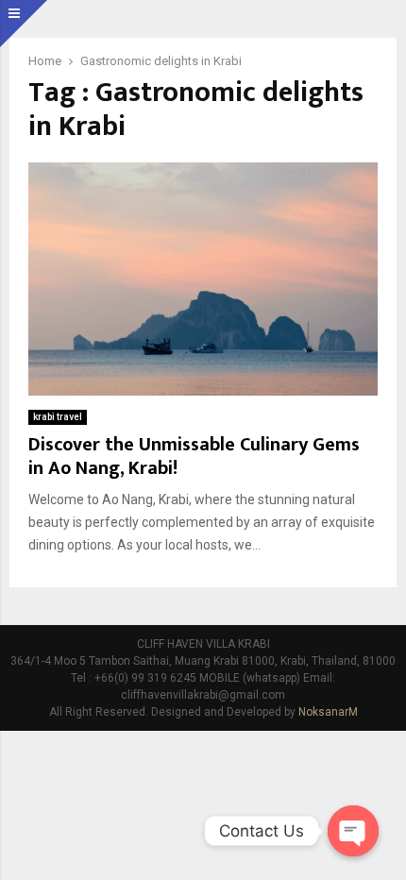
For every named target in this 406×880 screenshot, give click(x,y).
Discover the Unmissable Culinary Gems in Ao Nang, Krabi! (194, 456)
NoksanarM (328, 712)
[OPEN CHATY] (353, 830)
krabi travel (57, 417)
